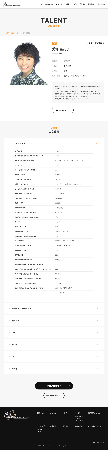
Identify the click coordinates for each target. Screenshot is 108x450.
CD (13, 356)
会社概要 (53, 426)
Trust (77, 418)
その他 (15, 368)
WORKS (40, 429)
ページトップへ (97, 442)
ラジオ (15, 344)
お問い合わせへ (54, 385)
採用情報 (65, 426)
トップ (6, 33)
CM (13, 332)
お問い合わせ (79, 426)
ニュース (53, 413)
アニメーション (18, 143)
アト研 (65, 413)
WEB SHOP (78, 420)
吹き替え (15, 320)
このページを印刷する (96, 43)
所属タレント (15, 33)
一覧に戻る (54, 395)
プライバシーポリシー (95, 426)
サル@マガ (41, 431)
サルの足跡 (78, 416)
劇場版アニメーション (21, 308)
